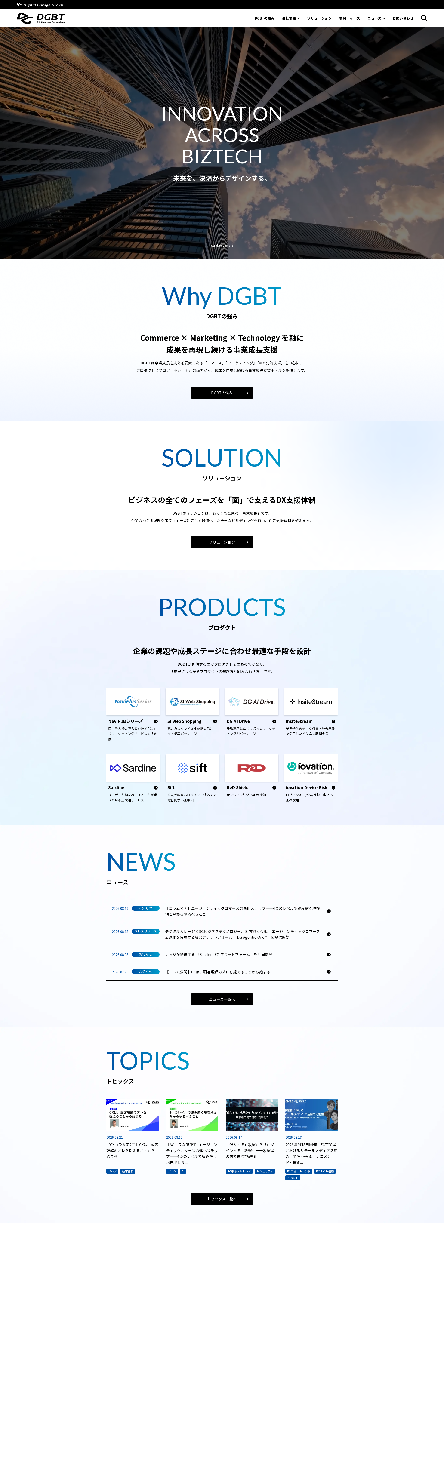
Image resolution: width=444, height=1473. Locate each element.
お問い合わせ (402, 18)
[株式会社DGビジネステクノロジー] (41, 20)
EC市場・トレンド (239, 1171)
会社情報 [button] (289, 18)
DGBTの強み (265, 18)
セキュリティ (264, 1171)
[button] (424, 18)
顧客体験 (127, 1171)
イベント (293, 1178)
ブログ (112, 1171)
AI (183, 1171)
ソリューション (319, 18)
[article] (133, 716)
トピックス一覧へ (222, 1199)
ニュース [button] (374, 18)
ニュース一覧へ (222, 999)
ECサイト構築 (325, 1171)
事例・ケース (349, 18)
